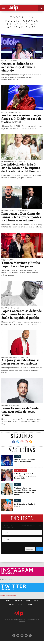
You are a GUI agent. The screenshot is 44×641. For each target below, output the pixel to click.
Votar (39, 549)
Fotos (28, 600)
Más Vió (11, 604)
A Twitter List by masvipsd (8, 596)
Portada (8, 600)
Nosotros (21, 604)
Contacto (31, 604)
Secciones (18, 600)
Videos (36, 600)
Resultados (29, 549)
